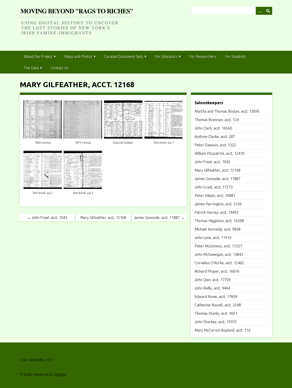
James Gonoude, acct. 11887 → (159, 218)
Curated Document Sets (123, 56)
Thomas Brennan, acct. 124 (217, 120)
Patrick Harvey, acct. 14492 (217, 212)
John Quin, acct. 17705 (213, 280)
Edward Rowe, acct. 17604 (216, 296)
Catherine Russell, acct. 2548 (218, 305)
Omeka (60, 374)
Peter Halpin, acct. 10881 (215, 195)
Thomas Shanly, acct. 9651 (216, 313)
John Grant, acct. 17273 (214, 187)
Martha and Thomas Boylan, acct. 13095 (227, 111)
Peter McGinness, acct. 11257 (218, 246)
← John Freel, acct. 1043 (47, 218)
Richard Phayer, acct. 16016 (217, 271)
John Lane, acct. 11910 (213, 238)
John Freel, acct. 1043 (212, 162)
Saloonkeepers (209, 102)
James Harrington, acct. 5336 (218, 204)
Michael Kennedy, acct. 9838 (217, 229)
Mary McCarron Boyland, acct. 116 (222, 330)
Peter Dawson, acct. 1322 (215, 145)
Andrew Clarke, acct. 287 (215, 136)
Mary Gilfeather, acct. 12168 (217, 170)
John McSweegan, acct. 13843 (219, 254)
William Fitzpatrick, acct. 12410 (220, 153)
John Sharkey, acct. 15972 (216, 322)
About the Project (38, 56)
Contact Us (59, 68)
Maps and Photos (78, 56)
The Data (31, 68)
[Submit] (268, 11)
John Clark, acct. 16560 (213, 128)
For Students (235, 56)
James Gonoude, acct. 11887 (217, 179)
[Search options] (260, 11)
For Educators (166, 56)
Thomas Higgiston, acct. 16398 (219, 221)
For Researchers (202, 56)
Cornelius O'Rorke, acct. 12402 (219, 263)
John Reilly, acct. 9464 (212, 288)
